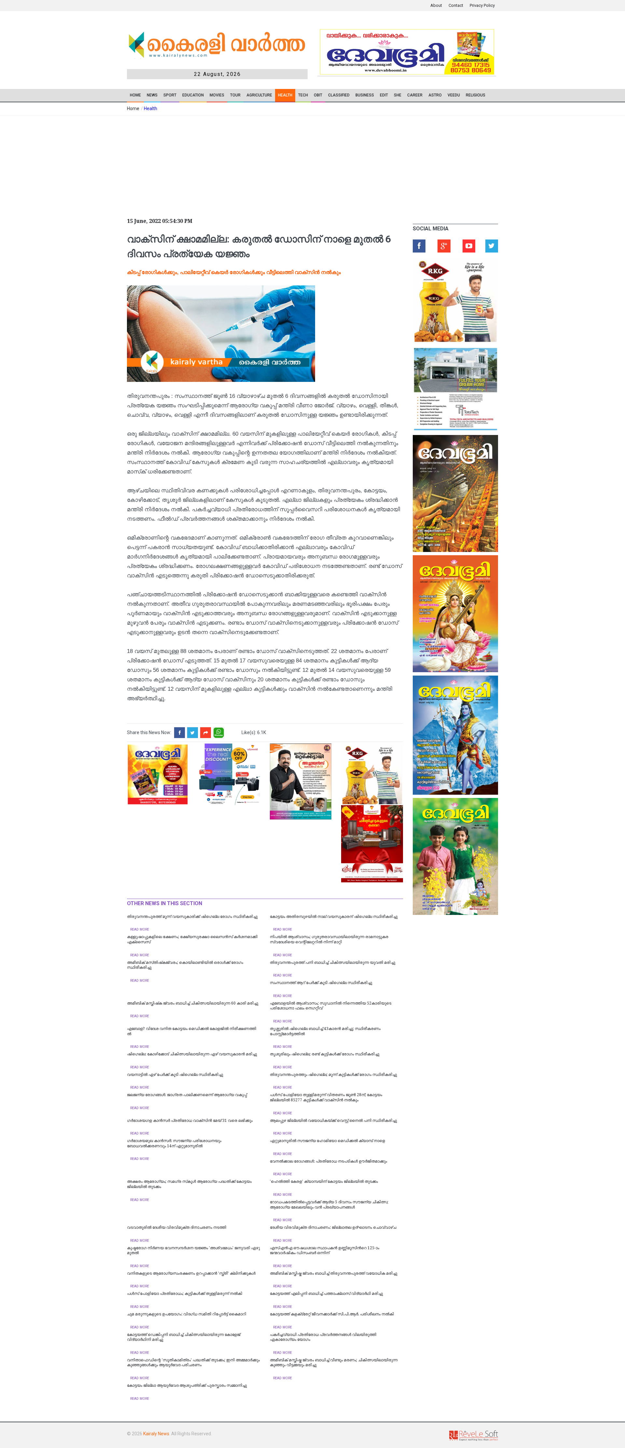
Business (364, 95)
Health (285, 95)
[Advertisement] (263, 164)
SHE (397, 95)
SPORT (169, 95)
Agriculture (259, 95)
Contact (456, 5)
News (152, 95)
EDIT (384, 95)
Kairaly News (156, 1433)
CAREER (415, 95)
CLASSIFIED (339, 95)
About (436, 5)
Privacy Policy (482, 5)
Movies (217, 95)
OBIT (318, 95)
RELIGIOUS (475, 95)
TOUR (235, 95)
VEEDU (454, 95)
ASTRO (435, 95)
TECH (303, 95)
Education (193, 95)
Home (135, 95)
